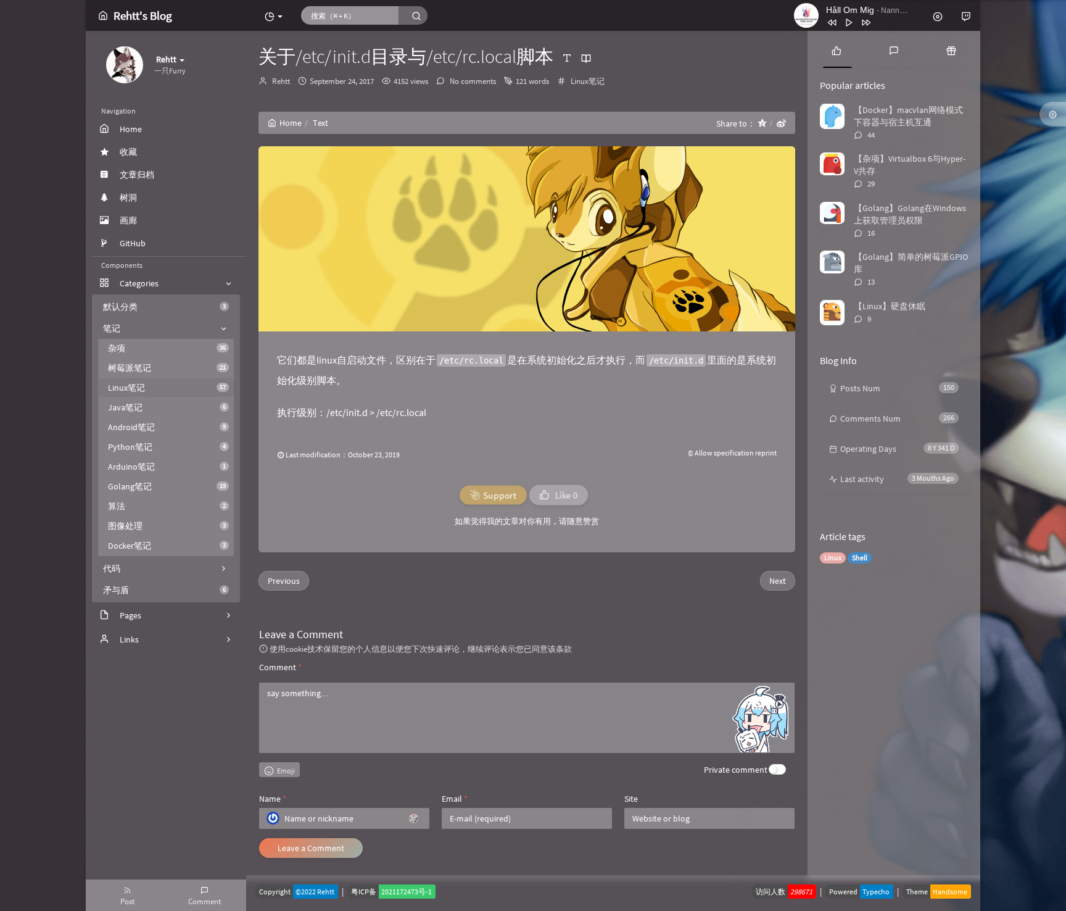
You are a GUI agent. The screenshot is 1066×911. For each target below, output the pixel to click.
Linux (832, 557)
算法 (167, 506)
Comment (280, 667)
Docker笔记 (167, 545)
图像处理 (167, 525)
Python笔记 (167, 446)
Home (290, 122)
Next (777, 580)
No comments (472, 81)
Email (455, 798)
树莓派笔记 (167, 367)
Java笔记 (167, 407)
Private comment (735, 769)
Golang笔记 (167, 486)
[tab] (836, 49)
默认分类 (164, 306)
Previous (284, 580)
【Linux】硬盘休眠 (889, 306)
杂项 (167, 348)
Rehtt (281, 81)
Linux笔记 (167, 387)
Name (272, 798)
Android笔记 (167, 427)
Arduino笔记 (167, 466)
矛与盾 (164, 590)
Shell (859, 557)
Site (631, 798)
